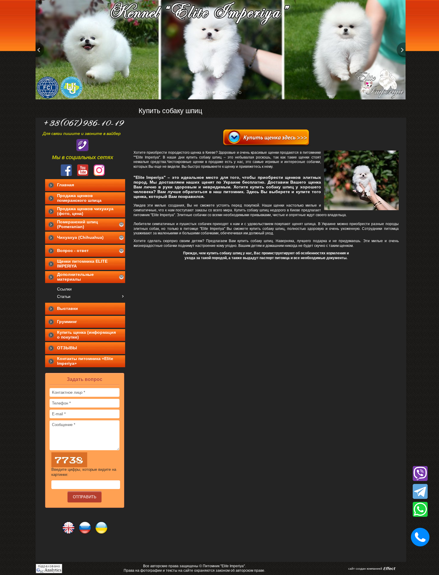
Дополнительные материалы (75, 277)
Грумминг (67, 321)
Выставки (67, 308)
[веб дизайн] (389, 569)
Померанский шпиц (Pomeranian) (77, 224)
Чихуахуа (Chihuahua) (80, 237)
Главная (65, 184)
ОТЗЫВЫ (67, 347)
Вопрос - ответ (73, 250)
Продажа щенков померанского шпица (79, 198)
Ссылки (64, 289)
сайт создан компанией (365, 568)
